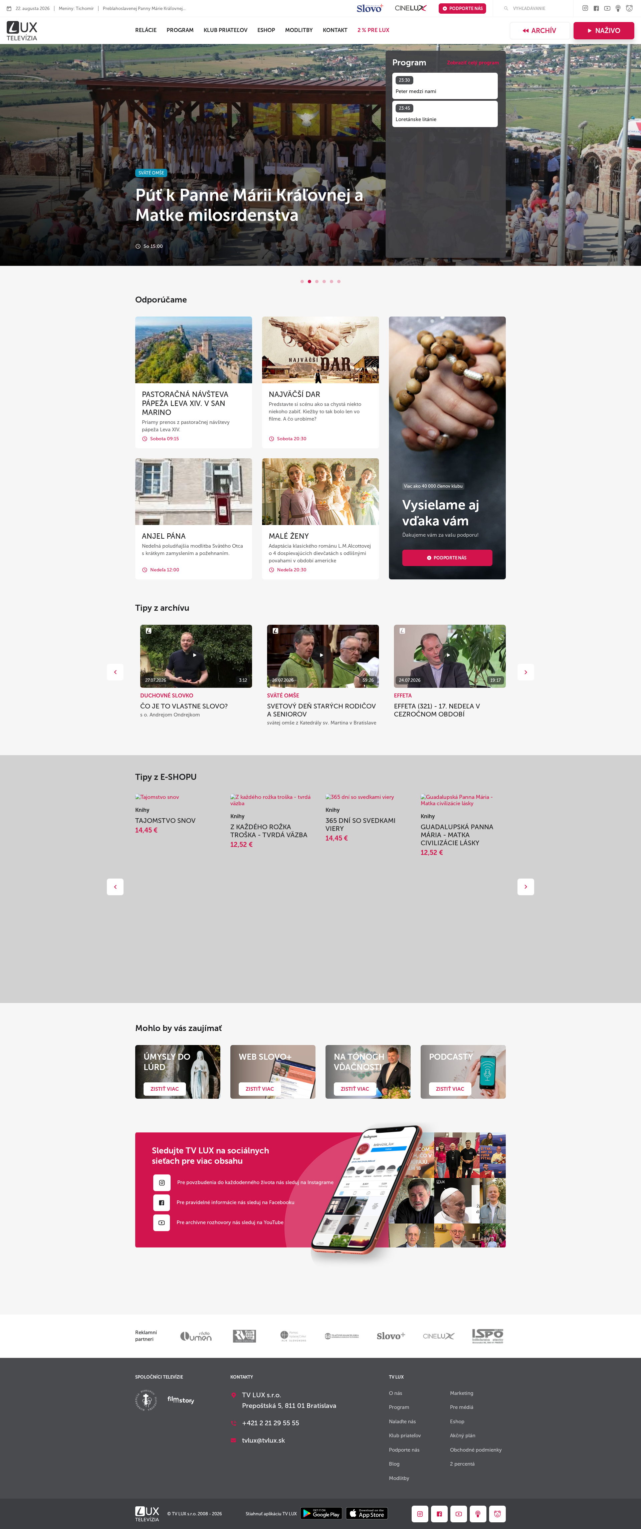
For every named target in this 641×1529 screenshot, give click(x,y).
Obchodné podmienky (476, 1450)
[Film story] (181, 1401)
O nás (395, 1393)
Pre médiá (461, 1407)
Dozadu (115, 672)
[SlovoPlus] (370, 8)
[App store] (367, 1514)
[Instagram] (585, 8)
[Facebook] (596, 9)
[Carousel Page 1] (302, 281)
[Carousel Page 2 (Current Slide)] (309, 281)
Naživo (607, 31)
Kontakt (335, 30)
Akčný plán (462, 1436)
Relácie (146, 30)
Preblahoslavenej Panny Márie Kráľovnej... (144, 8)
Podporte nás (466, 8)
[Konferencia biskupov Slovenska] (146, 1401)
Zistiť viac (165, 1089)
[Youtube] (607, 9)
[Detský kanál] (629, 9)
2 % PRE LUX (373, 30)
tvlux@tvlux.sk (263, 1440)
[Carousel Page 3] (316, 281)
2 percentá (462, 1464)
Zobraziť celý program (473, 63)
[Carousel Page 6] (339, 281)
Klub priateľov (225, 30)
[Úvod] (22, 31)
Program (180, 30)
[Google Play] (321, 1514)
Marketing (461, 1393)
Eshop (457, 1422)
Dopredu (525, 672)
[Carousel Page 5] (331, 281)
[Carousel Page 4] (324, 281)
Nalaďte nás (402, 1422)
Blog (394, 1464)
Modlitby (299, 30)
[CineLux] (411, 8)
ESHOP (266, 30)
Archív (543, 31)
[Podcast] (618, 9)
